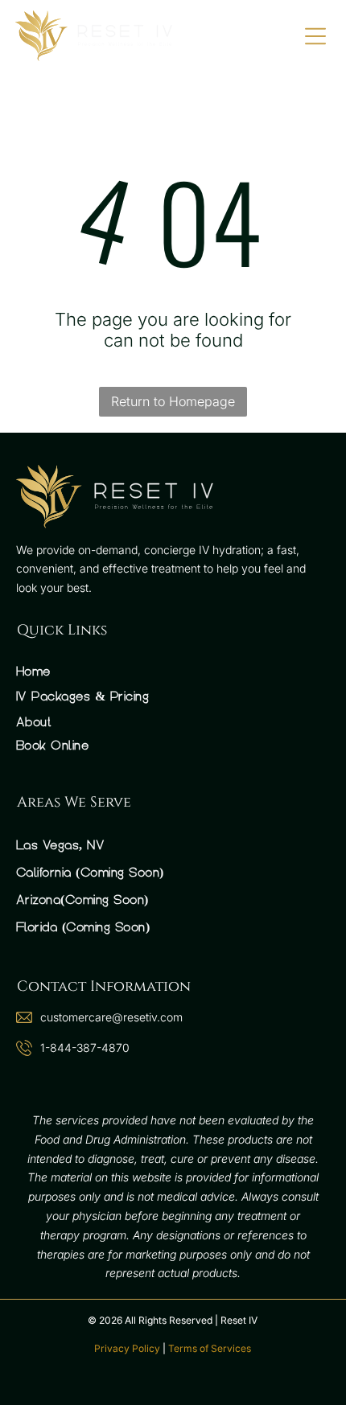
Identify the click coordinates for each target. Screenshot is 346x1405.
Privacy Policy (127, 1348)
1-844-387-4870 (85, 1047)
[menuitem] (173, 671)
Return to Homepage (173, 401)
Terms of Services (209, 1348)
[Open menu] (315, 36)
